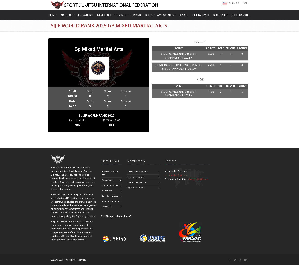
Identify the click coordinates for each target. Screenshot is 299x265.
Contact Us (106, 207)
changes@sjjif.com (198, 179)
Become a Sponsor (110, 201)
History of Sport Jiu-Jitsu (111, 173)
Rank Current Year (110, 196)
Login (245, 3)
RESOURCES (220, 15)
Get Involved (201, 15)
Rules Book (107, 191)
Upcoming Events (110, 185)
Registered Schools (136, 187)
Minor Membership (136, 177)
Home (52, 15)
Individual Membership (137, 172)
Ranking (136, 15)
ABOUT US (66, 15)
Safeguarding (240, 15)
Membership (104, 15)
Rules (149, 15)
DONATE (183, 15)
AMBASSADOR (165, 15)
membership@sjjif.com (176, 175)
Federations (85, 15)
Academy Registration (137, 182)
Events (121, 15)
